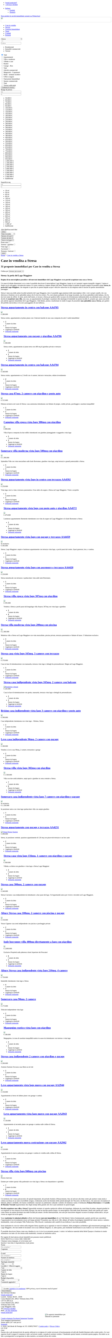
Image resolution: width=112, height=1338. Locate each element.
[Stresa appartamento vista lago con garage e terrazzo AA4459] (2, 542)
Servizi (7, 27)
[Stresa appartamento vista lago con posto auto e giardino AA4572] (4, 513)
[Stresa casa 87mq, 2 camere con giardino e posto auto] (2, 398)
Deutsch (12, 12)
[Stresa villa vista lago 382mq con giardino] (4, 773)
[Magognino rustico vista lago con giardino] (4, 1033)
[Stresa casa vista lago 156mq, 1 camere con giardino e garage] (4, 860)
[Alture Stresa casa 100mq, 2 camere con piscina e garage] (2, 918)
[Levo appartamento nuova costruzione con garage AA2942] (2, 1147)
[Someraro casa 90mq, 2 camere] (2, 1004)
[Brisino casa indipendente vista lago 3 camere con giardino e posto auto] (2, 715)
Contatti (8, 33)
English (12, 10)
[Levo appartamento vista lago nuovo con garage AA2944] (2, 1090)
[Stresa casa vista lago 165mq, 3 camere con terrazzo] (2, 658)
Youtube (30, 1318)
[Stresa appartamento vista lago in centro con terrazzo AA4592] (2, 484)
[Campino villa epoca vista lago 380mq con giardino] (4, 427)
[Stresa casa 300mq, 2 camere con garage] (2, 889)
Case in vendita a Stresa (15, 255)
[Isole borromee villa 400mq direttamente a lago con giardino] (4, 947)
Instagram (23, 1318)
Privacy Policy (55, 1326)
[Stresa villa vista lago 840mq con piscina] (2, 1176)
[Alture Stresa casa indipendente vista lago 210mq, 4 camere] (2, 975)
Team (7, 31)
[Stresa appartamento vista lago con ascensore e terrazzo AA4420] (2, 572)
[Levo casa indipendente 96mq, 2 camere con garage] (2, 744)
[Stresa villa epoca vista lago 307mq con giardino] (4, 601)
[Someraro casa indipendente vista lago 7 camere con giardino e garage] (2, 801)
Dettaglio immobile (11, 331)
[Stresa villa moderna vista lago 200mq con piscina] (2, 630)
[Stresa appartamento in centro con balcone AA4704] (2, 370)
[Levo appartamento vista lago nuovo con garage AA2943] (4, 1119)
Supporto (4, 1324)
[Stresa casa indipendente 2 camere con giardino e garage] (2, 1061)
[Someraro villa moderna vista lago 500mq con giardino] (2, 456)
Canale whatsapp (7, 1318)
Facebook (16, 1318)
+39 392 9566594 (11, 1310)
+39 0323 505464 (11, 5)
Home (3, 255)
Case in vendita (10, 25)
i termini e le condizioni (17, 1289)
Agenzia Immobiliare (12, 29)
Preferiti (8, 35)
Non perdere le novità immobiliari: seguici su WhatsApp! (20, 16)
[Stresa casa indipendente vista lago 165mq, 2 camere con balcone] (11, 687)
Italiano (7, 8)
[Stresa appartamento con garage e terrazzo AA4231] (9, 832)
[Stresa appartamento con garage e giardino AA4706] (4, 341)
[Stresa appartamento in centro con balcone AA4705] (2, 312)
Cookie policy (44, 1326)
